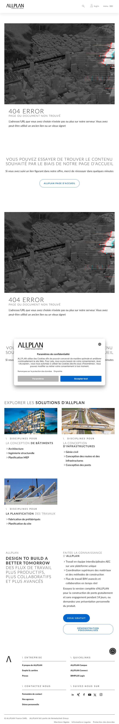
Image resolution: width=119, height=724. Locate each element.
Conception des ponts (78, 465)
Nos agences (28, 699)
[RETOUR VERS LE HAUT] (112, 651)
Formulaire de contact (32, 694)
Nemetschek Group (59, 718)
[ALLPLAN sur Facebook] (84, 697)
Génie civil (72, 452)
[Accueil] (15, 8)
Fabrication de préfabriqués (24, 519)
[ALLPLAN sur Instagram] (101, 697)
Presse (25, 676)
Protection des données (104, 722)
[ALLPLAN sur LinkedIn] (73, 697)
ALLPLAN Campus (79, 665)
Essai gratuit (76, 618)
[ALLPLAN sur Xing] (78, 697)
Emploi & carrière (30, 671)
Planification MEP (18, 457)
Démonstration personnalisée (88, 629)
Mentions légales (61, 722)
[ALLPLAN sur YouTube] (90, 697)
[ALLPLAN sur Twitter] (95, 697)
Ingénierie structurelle (21, 453)
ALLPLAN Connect (79, 671)
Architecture (16, 449)
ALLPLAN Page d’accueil (59, 183)
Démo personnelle (30, 705)
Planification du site (19, 524)
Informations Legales (81, 722)
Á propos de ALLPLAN (32, 665)
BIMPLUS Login (78, 676)
